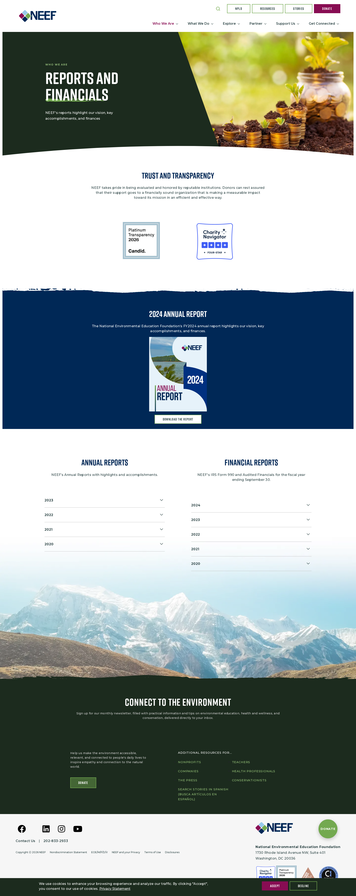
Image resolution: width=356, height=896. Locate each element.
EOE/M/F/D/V (99, 852)
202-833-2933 (55, 841)
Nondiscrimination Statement (68, 852)
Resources (267, 8)
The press (187, 780)
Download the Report (178, 419)
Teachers (241, 762)
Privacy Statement (114, 889)
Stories (298, 8)
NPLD (238, 8)
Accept (275, 886)
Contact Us (25, 841)
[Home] (39, 16)
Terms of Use (152, 852)
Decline (303, 886)
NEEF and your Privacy (126, 852)
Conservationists (249, 780)
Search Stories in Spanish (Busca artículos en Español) (203, 794)
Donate (327, 8)
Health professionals (253, 771)
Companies (188, 771)
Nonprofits (189, 762)
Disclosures (172, 852)
